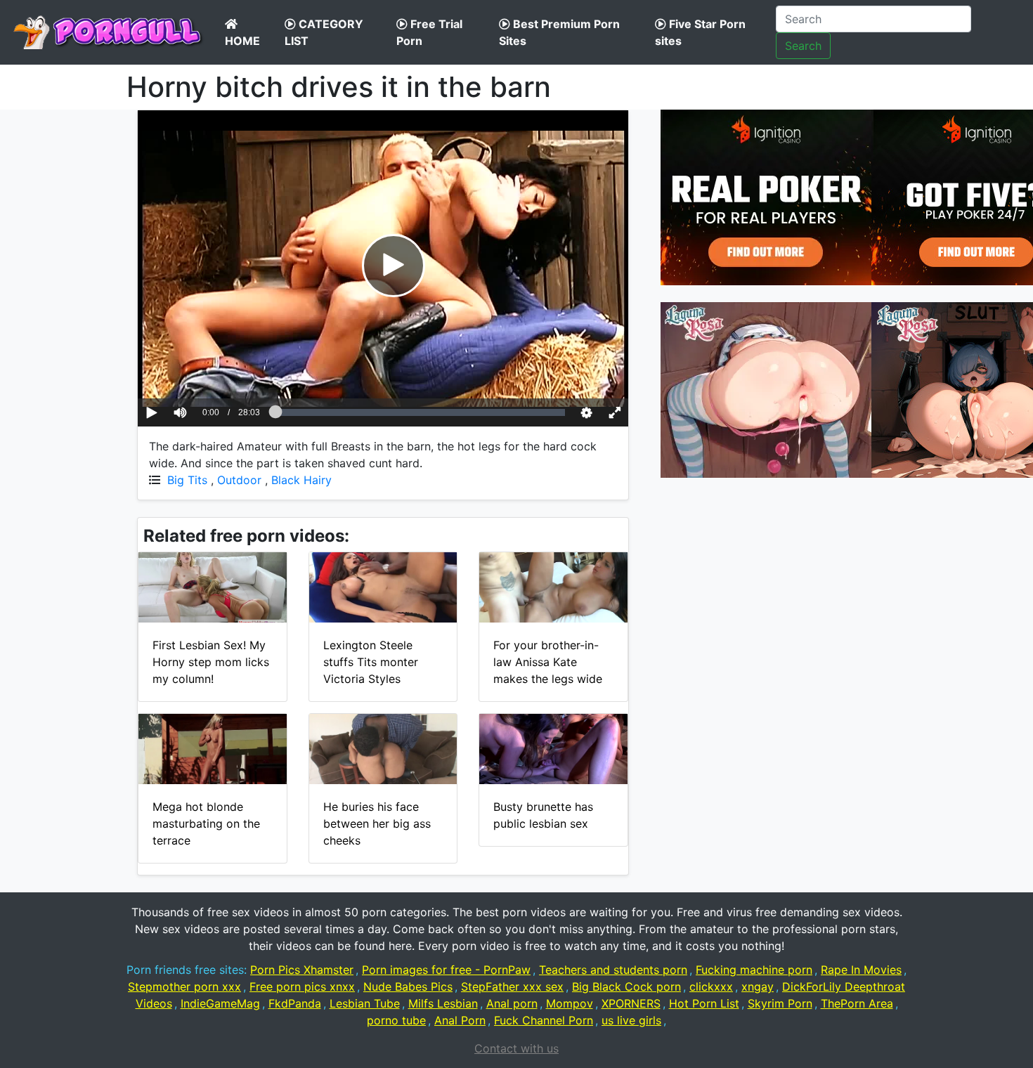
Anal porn (512, 1003)
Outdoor (239, 480)
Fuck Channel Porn (543, 1020)
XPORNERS (631, 1003)
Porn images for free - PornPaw (446, 970)
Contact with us (516, 1048)
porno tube (396, 1020)
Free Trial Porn (429, 32)
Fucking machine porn (754, 970)
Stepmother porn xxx (184, 986)
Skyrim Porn (780, 1003)
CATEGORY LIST (324, 32)
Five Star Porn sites (700, 32)
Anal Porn (460, 1020)
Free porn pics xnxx (302, 986)
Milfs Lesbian (443, 1003)
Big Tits (187, 480)
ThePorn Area (857, 1003)
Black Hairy (301, 480)
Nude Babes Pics (408, 986)
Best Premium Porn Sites (559, 32)
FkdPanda (294, 1003)
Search (803, 46)
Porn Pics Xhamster (301, 970)
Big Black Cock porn (626, 986)
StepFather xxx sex (512, 986)
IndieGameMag (220, 1003)
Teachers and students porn (613, 970)
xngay (757, 986)
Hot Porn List (704, 1003)
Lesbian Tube (365, 1003)
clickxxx (711, 986)
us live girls (631, 1020)
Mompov (569, 1003)
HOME (242, 41)
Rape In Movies (861, 970)
